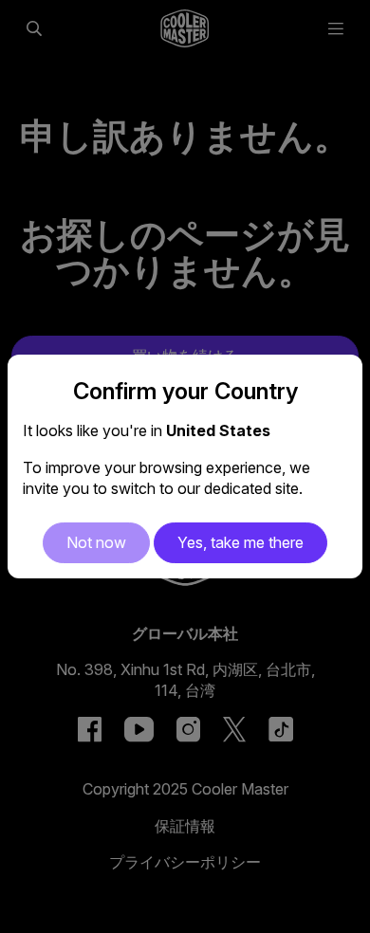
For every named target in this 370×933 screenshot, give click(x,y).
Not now (96, 542)
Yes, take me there (240, 542)
